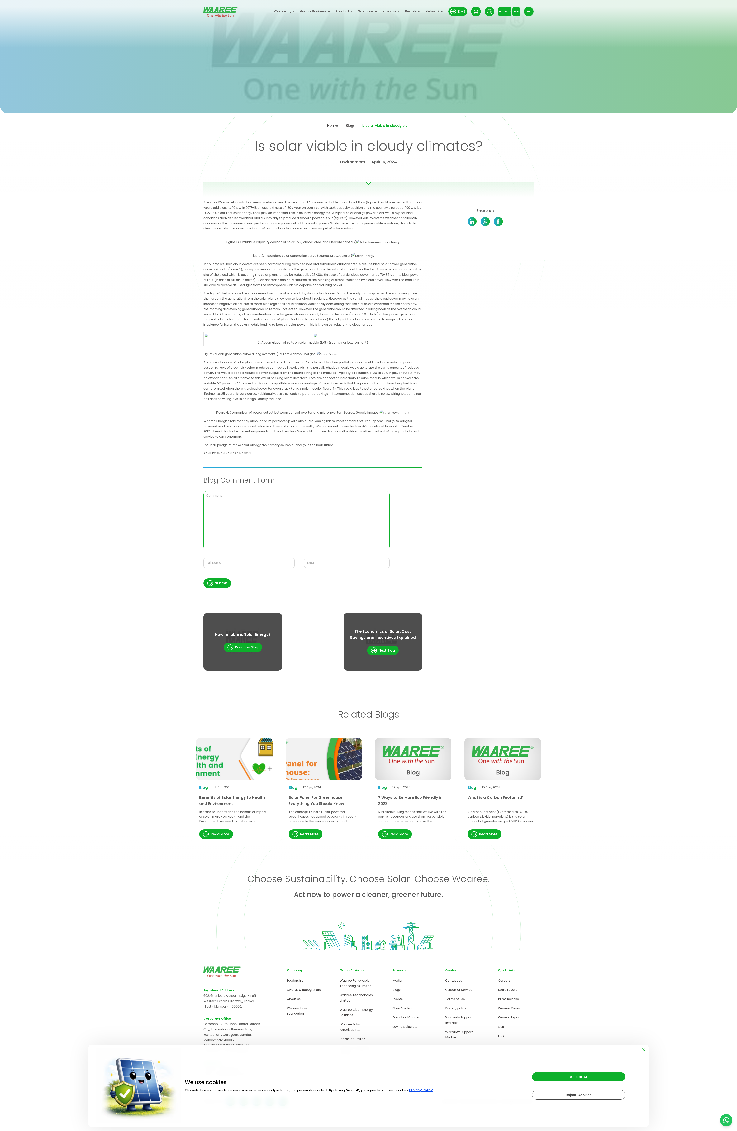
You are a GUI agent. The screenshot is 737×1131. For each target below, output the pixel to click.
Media (397, 980)
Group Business (313, 11)
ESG (501, 1036)
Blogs (396, 990)
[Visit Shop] (476, 11)
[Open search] (489, 11)
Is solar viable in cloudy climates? (386, 125)
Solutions (366, 11)
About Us (294, 999)
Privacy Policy (421, 1090)
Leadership (295, 980)
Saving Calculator (405, 1026)
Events (397, 999)
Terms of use (455, 999)
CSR (501, 1026)
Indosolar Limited (352, 1039)
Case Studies (402, 1008)
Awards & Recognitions (304, 990)
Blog (349, 125)
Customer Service (458, 990)
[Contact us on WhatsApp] (726, 1120)
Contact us (453, 980)
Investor (390, 11)
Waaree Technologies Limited (356, 998)
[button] (217, 583)
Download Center (405, 1017)
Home (332, 125)
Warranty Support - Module (460, 1035)
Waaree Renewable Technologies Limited (355, 983)
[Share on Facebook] (498, 221)
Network (432, 11)
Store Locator (508, 990)
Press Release (508, 999)
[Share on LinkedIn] (472, 221)
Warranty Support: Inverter (459, 1020)
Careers (504, 980)
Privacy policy (455, 1008)
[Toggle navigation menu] (529, 11)
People (411, 11)
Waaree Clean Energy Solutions (356, 1012)
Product (342, 11)
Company (282, 11)
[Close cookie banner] (643, 1049)
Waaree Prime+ (510, 1008)
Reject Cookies (579, 1094)
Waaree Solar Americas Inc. (350, 1027)
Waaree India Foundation (297, 1011)
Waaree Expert (509, 1017)
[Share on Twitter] (485, 221)
